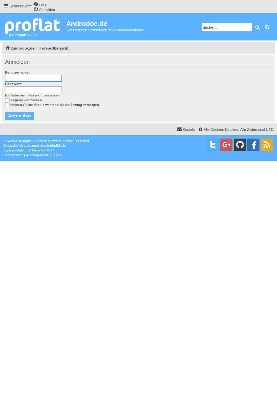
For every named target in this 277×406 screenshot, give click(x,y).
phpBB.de (58, 145)
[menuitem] (39, 4)
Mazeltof (38, 150)
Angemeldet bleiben (26, 100)
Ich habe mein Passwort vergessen (32, 95)
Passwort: (13, 84)
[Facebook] (253, 145)
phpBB (28, 141)
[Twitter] (213, 145)
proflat (17, 150)
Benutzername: (17, 72)
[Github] (240, 145)
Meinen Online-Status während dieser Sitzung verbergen (54, 105)
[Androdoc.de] (34, 27)
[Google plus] (226, 145)
